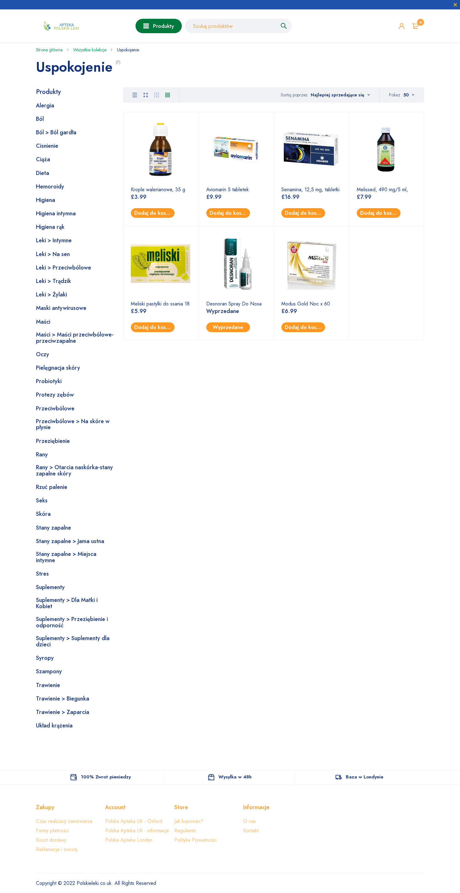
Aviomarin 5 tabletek (227, 189)
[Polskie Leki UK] (59, 26)
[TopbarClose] (455, 4)
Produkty (163, 26)
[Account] (401, 26)
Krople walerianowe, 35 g (158, 189)
